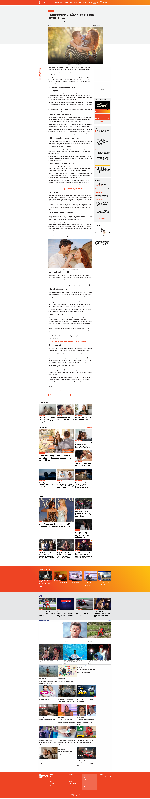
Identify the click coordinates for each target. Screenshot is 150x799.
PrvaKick (85, 784)
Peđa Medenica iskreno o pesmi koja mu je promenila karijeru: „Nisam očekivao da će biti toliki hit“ (83, 514)
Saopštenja (71, 781)
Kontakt (51, 774)
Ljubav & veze (50, 10)
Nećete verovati (57, 580)
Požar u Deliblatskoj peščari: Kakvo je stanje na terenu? (104, 583)
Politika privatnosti (72, 783)
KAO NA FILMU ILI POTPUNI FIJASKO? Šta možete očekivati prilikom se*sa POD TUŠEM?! (47, 420)
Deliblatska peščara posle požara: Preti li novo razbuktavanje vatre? (89, 584)
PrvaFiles (85, 788)
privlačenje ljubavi (62, 390)
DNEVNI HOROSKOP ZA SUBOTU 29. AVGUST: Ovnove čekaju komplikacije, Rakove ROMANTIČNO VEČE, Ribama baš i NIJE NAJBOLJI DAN (103, 133)
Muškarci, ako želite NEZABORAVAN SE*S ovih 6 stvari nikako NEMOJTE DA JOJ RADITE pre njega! (65, 485)
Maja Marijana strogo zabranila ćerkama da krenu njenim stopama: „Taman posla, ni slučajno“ (83, 535)
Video (80, 2)
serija (75, 2)
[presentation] (95, 233)
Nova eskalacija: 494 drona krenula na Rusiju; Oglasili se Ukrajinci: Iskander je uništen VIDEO (65, 614)
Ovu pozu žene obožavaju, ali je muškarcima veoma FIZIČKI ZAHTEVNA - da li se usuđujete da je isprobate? (83, 445)
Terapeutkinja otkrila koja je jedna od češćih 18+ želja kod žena (83, 465)
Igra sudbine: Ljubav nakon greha (44, 581)
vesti (84, 2)
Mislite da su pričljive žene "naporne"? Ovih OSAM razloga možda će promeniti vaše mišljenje (55, 458)
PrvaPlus (85, 777)
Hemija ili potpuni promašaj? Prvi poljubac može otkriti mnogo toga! (47, 484)
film (71, 2)
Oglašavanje (52, 785)
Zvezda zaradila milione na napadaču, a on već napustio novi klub (47, 613)
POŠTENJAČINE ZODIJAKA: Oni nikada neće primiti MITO (102, 184)
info (58, 609)
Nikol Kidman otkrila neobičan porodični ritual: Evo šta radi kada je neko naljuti (55, 525)
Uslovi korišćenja (72, 776)
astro (96, 609)
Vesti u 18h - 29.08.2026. (74, 582)
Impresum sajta (71, 774)
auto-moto (78, 609)
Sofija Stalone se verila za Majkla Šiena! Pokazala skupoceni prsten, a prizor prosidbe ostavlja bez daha (46, 555)
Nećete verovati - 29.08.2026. (60, 582)
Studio (51, 781)
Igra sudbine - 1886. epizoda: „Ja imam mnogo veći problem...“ (45, 585)
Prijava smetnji (71, 779)
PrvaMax (85, 779)
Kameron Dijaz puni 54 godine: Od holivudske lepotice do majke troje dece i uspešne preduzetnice (103, 190)
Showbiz (41, 521)
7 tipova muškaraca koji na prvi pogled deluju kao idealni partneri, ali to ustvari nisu (65, 419)
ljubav (49, 390)
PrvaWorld (85, 781)
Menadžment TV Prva (54, 779)
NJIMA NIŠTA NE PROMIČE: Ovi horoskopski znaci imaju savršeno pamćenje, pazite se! (83, 419)
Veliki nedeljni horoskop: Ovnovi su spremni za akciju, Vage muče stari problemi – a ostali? (102, 614)
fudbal (40, 609)
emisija (66, 2)
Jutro (85, 580)
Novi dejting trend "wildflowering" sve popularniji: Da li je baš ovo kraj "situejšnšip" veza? (82, 485)
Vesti (70, 580)
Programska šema (59, 2)
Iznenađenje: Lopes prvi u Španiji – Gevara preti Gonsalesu (83, 613)
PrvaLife (85, 786)
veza (54, 390)
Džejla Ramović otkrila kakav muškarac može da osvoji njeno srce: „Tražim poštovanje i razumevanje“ (65, 555)
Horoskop (97, 225)
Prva (51, 776)
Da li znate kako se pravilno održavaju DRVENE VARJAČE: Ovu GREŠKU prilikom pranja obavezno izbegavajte (102, 212)
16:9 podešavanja (53, 783)
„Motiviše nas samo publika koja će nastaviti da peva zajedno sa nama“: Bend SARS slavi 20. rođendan (83, 555)
